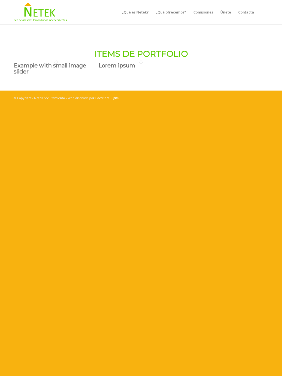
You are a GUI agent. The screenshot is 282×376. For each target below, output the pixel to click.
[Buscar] (262, 12)
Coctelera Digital (107, 98)
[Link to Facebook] (239, 98)
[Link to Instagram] (247, 98)
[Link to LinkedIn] (256, 98)
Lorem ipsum (117, 65)
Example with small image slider (50, 68)
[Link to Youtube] (264, 98)
